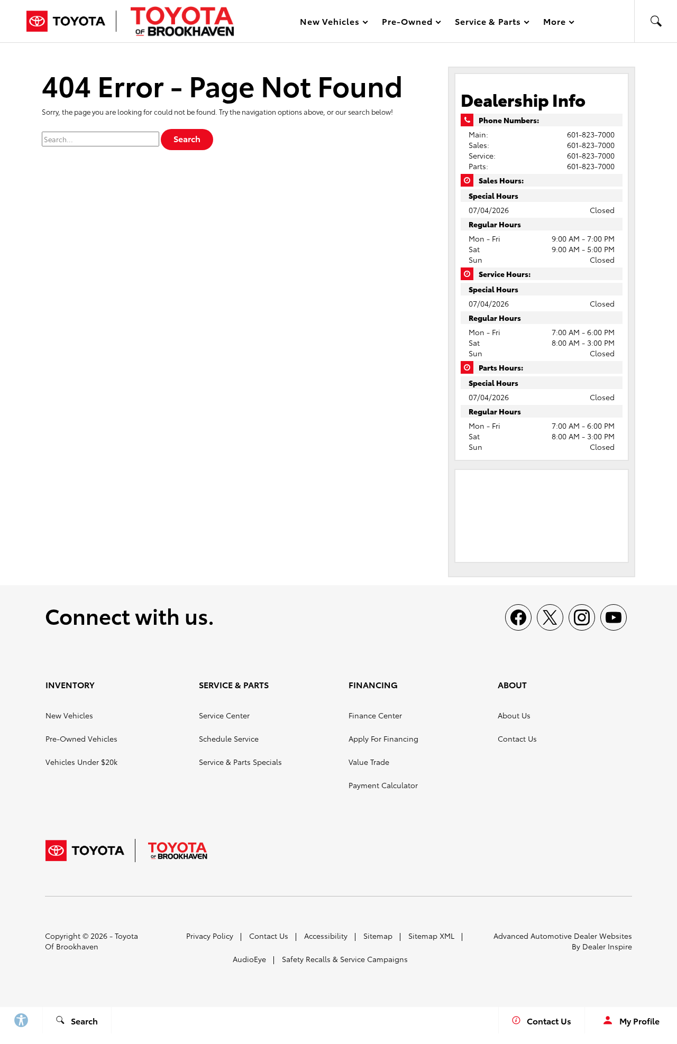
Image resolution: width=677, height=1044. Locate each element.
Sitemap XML (431, 935)
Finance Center (375, 715)
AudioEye (249, 959)
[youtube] (613, 617)
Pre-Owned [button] (407, 23)
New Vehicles (69, 715)
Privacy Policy (209, 935)
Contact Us (517, 738)
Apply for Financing (383, 738)
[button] (656, 21)
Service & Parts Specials (240, 761)
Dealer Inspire (607, 946)
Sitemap (377, 935)
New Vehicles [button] (329, 23)
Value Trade (369, 761)
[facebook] (518, 617)
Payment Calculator (383, 785)
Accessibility (325, 935)
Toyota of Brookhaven (91, 940)
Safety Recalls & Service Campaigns (345, 959)
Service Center (224, 715)
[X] (550, 617)
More (555, 23)
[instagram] (582, 617)
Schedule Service (229, 738)
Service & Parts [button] (487, 23)
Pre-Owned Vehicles (81, 738)
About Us (514, 715)
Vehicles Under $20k (81, 761)
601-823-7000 (591, 134)
